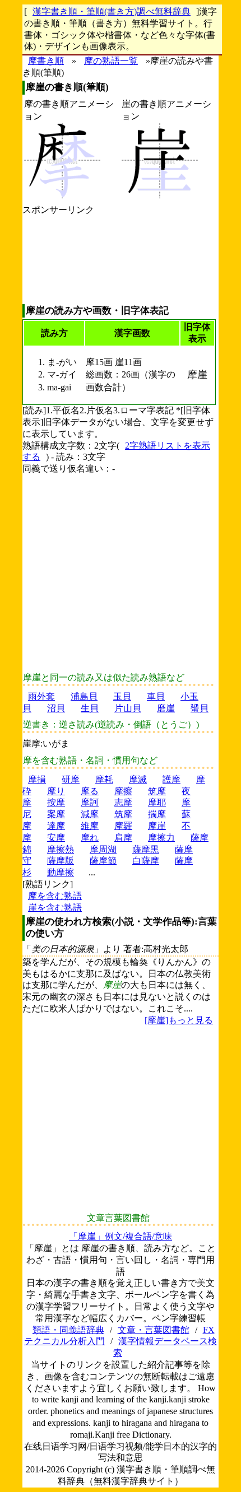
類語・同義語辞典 (68, 1330)
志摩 (123, 802)
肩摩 (123, 837)
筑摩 (157, 791)
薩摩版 (60, 860)
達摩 (56, 826)
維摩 (90, 826)
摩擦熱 (60, 849)
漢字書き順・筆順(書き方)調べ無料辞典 (112, 11)
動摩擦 (60, 872)
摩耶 (157, 802)
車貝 (156, 696)
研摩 (71, 779)
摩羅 (123, 826)
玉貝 (122, 696)
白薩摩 (145, 860)
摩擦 (123, 791)
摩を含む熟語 (55, 896)
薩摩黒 (145, 849)
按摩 (56, 802)
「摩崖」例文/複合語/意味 (120, 1236)
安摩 (56, 837)
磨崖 (166, 708)
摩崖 (157, 826)
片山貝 (127, 708)
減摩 (90, 814)
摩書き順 (46, 61)
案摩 (56, 814)
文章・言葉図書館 (153, 1330)
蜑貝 (199, 708)
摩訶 (90, 802)
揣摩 (157, 814)
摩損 (37, 779)
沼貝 (56, 708)
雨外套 (41, 696)
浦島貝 (84, 696)
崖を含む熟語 (55, 907)
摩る (90, 791)
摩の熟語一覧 (111, 61)
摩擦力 (161, 837)
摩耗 (104, 779)
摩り (56, 791)
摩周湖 (103, 849)
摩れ (90, 837)
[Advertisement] (58, 260)
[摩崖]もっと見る (179, 1020)
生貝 (90, 708)
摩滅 (138, 779)
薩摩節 (103, 860)
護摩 (171, 779)
